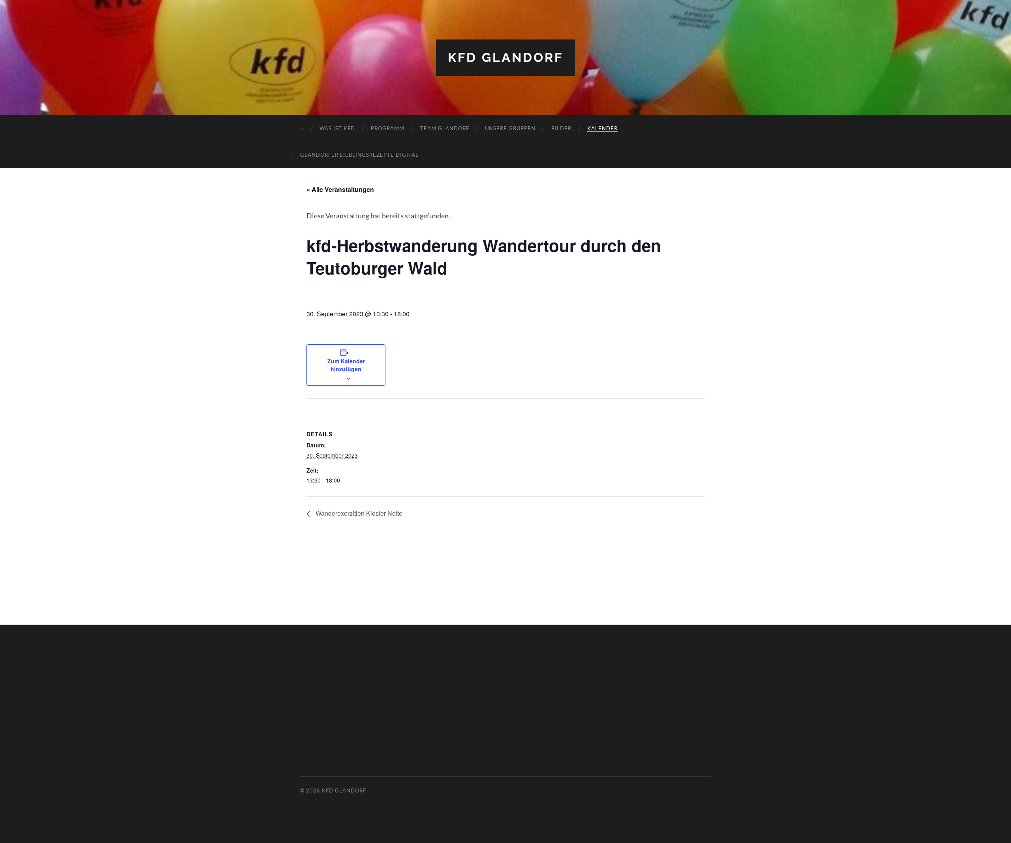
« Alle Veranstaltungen (340, 189)
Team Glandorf (444, 128)
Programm (387, 128)
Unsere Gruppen (510, 128)
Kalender (602, 128)
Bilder (561, 128)
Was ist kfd (337, 128)
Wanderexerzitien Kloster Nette (358, 513)
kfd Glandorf (505, 57)
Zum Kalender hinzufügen (346, 365)
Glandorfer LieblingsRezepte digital (359, 155)
